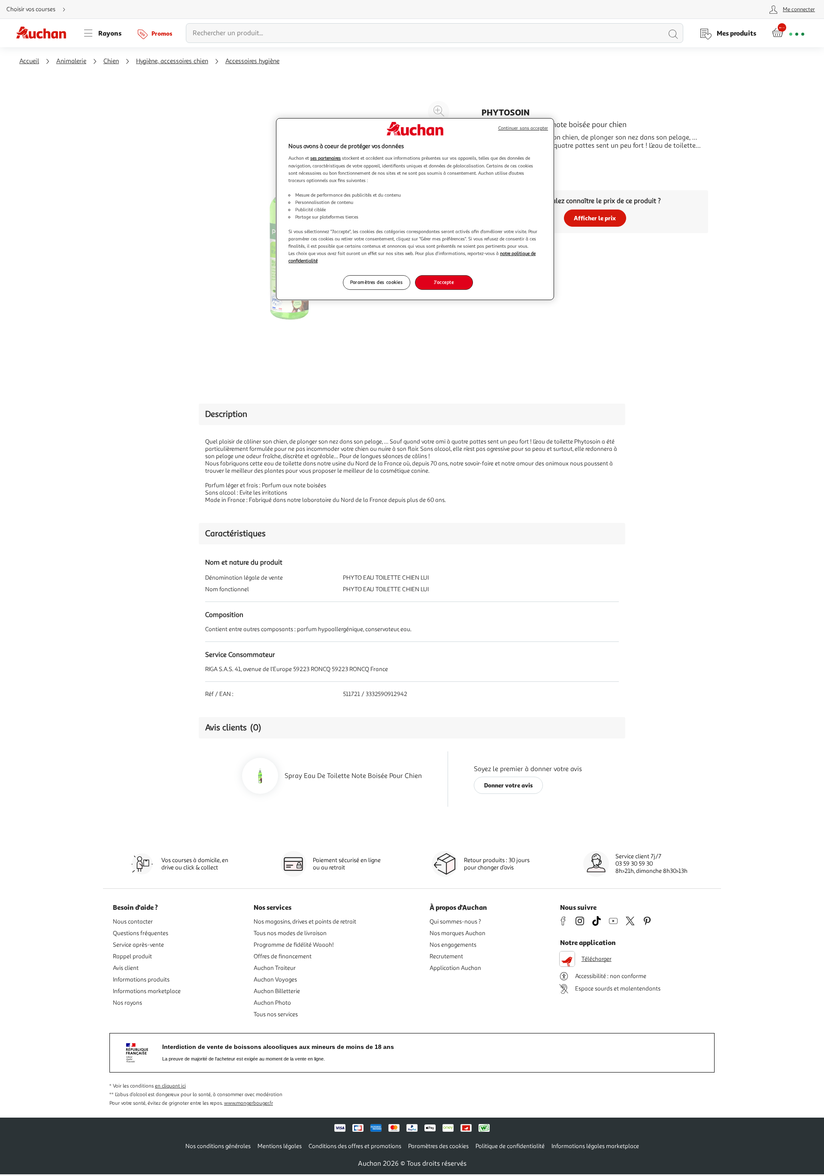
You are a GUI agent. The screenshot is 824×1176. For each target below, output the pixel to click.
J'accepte (444, 282)
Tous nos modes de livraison (290, 933)
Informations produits (141, 979)
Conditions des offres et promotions (355, 1146)
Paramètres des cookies (376, 282)
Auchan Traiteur (275, 968)
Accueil (29, 61)
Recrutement (446, 956)
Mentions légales (280, 1146)
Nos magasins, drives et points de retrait (305, 921)
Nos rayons (127, 1002)
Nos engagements (453, 944)
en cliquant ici (170, 1086)
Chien (111, 61)
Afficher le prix (595, 218)
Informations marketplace (147, 991)
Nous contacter (133, 921)
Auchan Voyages (275, 979)
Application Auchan (455, 968)
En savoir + (498, 158)
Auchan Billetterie (277, 991)
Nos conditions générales (218, 1146)
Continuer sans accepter (523, 128)
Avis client (126, 968)
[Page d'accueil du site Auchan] (44, 33)
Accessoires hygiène (252, 61)
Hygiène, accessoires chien (172, 61)
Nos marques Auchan (457, 933)
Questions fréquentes (140, 933)
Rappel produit (132, 956)
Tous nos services (276, 1014)
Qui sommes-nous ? (455, 921)
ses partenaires (325, 158)
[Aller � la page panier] (788, 33)
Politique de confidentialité (510, 1146)
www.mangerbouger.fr (248, 1103)
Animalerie (71, 61)
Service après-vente (138, 944)
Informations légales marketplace (595, 1146)
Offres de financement (283, 956)
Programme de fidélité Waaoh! (294, 944)
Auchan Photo (272, 1002)
